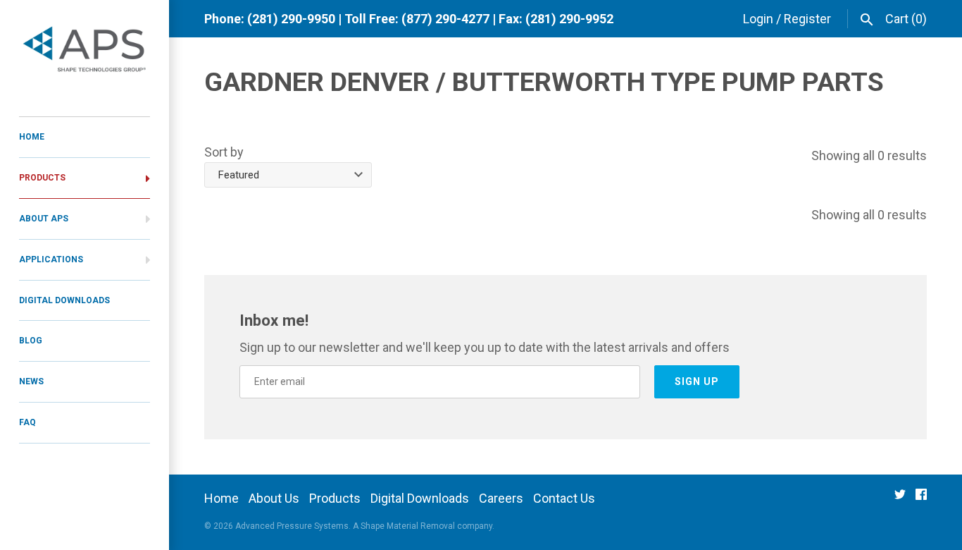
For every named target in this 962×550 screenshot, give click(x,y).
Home (221, 498)
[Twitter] (900, 499)
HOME (31, 137)
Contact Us (564, 498)
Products (335, 498)
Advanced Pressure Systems (292, 526)
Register (807, 18)
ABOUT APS (43, 219)
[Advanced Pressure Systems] (84, 51)
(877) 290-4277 (445, 18)
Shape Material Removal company (426, 526)
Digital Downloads (419, 498)
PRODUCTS (42, 178)
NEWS (31, 381)
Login (758, 18)
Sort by (224, 152)
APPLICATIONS (51, 259)
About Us (274, 498)
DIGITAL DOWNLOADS (64, 300)
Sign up (697, 381)
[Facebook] (921, 499)
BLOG (30, 341)
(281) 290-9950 (291, 18)
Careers (501, 498)
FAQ (27, 422)
